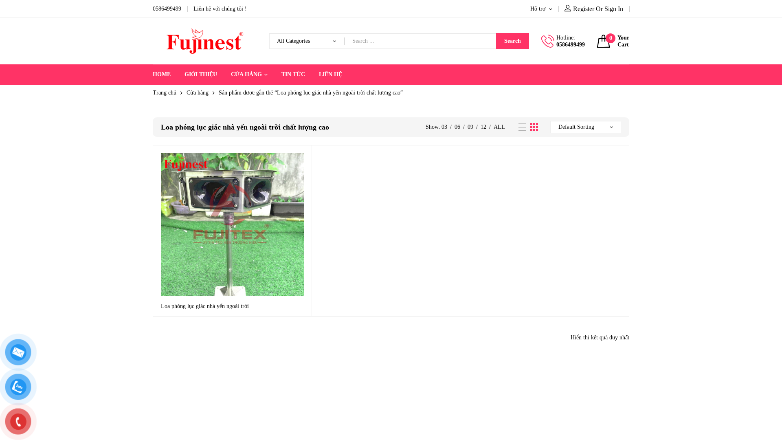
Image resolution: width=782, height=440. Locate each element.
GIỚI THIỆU (201, 74)
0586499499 (570, 45)
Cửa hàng (198, 93)
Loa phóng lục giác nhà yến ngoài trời (205, 306)
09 (470, 127)
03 (444, 127)
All (499, 127)
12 (483, 127)
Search (512, 41)
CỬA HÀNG (246, 74)
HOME (162, 74)
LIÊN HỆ (330, 74)
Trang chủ (164, 93)
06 (457, 127)
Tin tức (293, 74)
